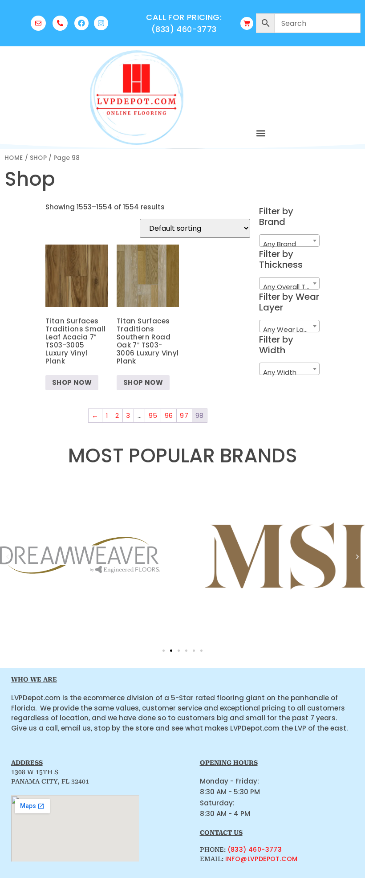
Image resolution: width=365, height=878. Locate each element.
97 (184, 415)
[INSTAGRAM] (101, 23)
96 (169, 415)
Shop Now (72, 382)
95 (153, 415)
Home (13, 158)
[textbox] (289, 244)
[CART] (246, 23)
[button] (261, 133)
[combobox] (289, 240)
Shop (38, 158)
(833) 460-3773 (254, 849)
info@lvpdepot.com (261, 858)
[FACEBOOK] (81, 23)
